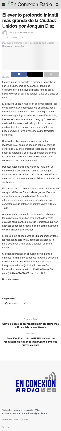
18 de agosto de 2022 (15, 37)
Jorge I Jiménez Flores (22, 32)
